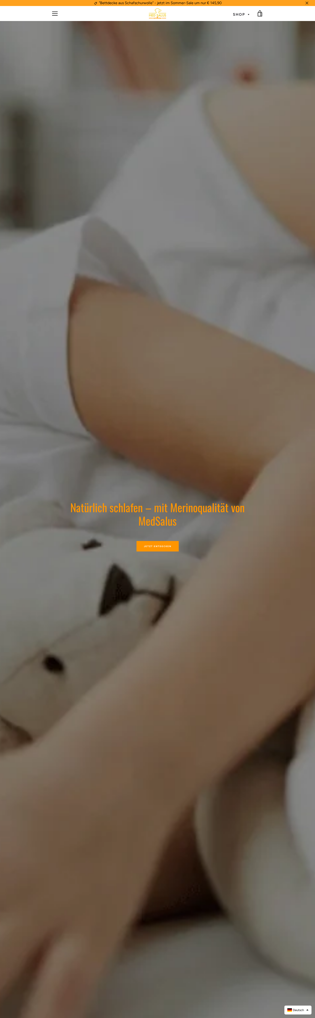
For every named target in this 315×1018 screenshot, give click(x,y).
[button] (298, 1010)
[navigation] (55, 13)
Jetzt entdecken (157, 546)
